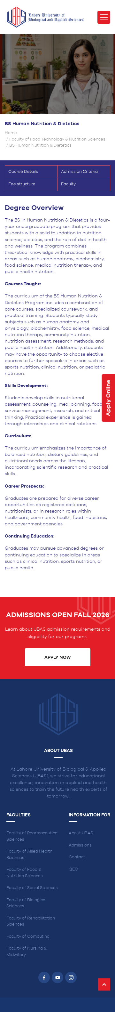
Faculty (68, 184)
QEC (73, 869)
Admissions (80, 845)
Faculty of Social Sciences (32, 888)
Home (11, 133)
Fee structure (21, 184)
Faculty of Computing (28, 937)
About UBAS (81, 833)
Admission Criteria (79, 172)
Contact (77, 857)
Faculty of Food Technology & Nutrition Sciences (57, 139)
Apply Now (57, 657)
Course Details (23, 172)
